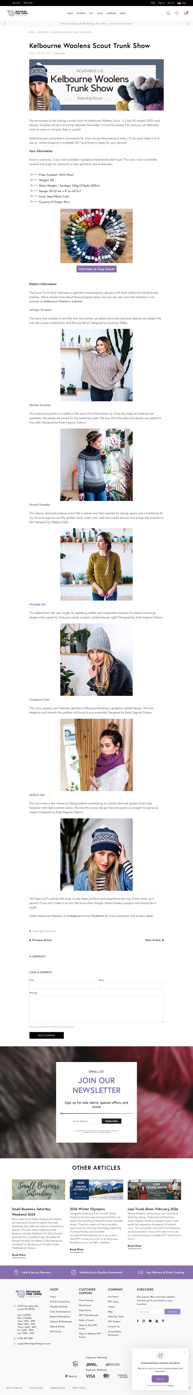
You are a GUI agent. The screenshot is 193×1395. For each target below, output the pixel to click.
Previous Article (42, 940)
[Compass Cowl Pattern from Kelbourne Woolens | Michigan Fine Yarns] (96, 755)
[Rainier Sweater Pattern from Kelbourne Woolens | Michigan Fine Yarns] (96, 465)
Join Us (171, 3)
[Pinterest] (163, 1321)
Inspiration (43, 32)
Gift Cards (28, 3)
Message (33, 992)
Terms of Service (14, 1387)
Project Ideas (38, 931)
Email (31, 980)
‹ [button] (5, 23)
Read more (134, 1246)
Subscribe (111, 1121)
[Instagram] (143, 1321)
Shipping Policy (57, 1387)
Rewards (16, 3)
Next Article (153, 940)
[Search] (168, 13)
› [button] (188, 23)
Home (31, 32)
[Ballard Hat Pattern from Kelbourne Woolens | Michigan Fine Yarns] (96, 855)
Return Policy (79, 1387)
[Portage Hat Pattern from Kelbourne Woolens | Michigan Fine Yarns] (96, 660)
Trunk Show (50, 931)
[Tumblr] (150, 1321)
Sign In (161, 3)
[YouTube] (156, 1321)
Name (101, 980)
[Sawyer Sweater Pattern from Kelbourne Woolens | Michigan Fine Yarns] (96, 365)
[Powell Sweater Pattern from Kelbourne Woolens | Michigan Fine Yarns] (96, 565)
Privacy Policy (36, 1387)
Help (153, 3)
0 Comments (59, 53)
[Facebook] (137, 1321)
